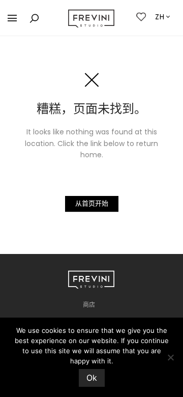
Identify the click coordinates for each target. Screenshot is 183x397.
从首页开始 (91, 203)
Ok (91, 378)
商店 (89, 304)
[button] (12, 18)
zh (160, 17)
